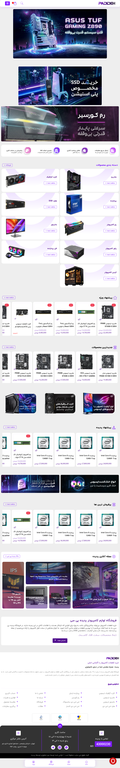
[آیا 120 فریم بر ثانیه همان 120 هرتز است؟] (95, 585)
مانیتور (54, 224)
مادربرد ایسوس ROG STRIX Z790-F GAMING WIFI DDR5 (86, 376)
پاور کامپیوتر (111, 248)
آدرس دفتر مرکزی (18, 738)
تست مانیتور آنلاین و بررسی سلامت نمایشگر (36, 601)
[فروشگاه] (51, 762)
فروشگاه (51, 764)
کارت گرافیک (52, 177)
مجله (68, 764)
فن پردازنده (52, 248)
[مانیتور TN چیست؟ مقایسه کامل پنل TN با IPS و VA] (13, 585)
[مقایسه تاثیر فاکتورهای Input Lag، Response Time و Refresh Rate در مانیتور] (48, 573)
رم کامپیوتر (111, 224)
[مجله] (69, 762)
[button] (21, 3)
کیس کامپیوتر (110, 272)
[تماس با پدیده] (101, 733)
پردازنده (113, 201)
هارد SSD (53, 201)
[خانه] (86, 762)
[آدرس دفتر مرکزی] (18, 733)
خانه (86, 764)
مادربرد (113, 177)
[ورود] (33, 762)
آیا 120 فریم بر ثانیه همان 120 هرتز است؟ (96, 599)
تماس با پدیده (101, 738)
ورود (33, 764)
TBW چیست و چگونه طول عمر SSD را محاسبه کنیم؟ (60, 601)
